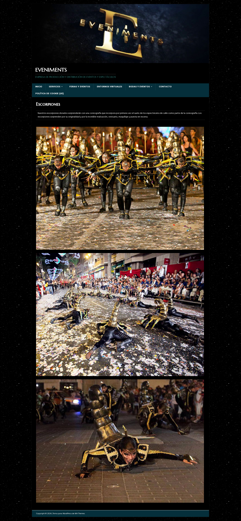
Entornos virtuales (109, 87)
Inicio (38, 87)
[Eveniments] (120, 61)
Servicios (54, 87)
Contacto (165, 87)
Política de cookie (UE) (49, 93)
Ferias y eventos (79, 87)
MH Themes (80, 513)
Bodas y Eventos (139, 87)
